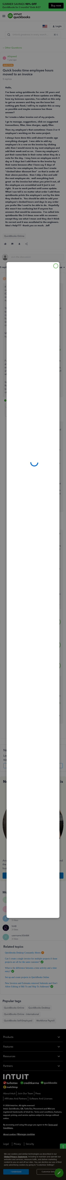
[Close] (56, 266)
